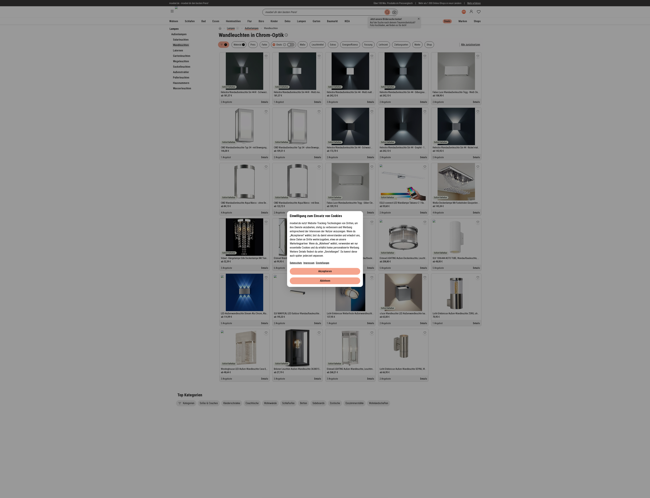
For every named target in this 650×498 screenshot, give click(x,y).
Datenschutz (296, 263)
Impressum (309, 263)
